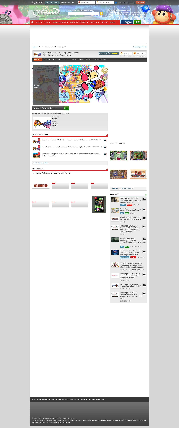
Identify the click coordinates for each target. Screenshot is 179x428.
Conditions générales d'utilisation (92, 399)
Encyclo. (93, 22)
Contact (65, 399)
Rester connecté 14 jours (126, 3)
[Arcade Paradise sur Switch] (79, 185)
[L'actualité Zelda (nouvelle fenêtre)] (137, 22)
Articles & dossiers (78, 22)
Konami (51, 55)
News (38, 22)
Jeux (46, 22)
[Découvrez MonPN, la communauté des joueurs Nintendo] (38, 3)
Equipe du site (74, 399)
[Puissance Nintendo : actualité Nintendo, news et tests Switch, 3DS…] (46, 17)
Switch (76, 53)
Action (69, 55)
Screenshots (126, 188)
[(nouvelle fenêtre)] (127, 22)
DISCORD (105, 22)
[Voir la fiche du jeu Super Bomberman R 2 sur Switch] (37, 56)
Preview (73, 60)
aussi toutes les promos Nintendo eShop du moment (101, 420)
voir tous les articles (41, 163)
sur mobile (53, 422)
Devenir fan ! (140, 53)
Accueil (35, 47)
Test (66, 60)
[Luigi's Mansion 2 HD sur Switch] (99, 204)
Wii (33, 422)
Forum (112, 22)
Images (80, 60)
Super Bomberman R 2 (52, 53)
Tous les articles (50, 60)
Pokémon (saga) (114, 13)
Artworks (115, 188)
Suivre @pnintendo (140, 47)
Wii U (123, 420)
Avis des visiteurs (99, 60)
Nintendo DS (141, 420)
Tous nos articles (64, 422)
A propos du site (38, 399)
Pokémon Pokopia (127, 13)
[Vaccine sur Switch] (40, 204)
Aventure (63, 55)
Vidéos (88, 60)
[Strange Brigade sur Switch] (99, 185)
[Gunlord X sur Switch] (60, 185)
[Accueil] (32, 22)
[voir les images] (118, 155)
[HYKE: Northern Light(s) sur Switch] (79, 204)
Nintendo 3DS (131, 420)
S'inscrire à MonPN (52, 3)
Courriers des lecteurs (53, 399)
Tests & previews (59, 22)
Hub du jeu (38, 60)
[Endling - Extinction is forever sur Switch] (60, 204)
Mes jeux (126, 53)
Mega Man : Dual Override (119, 14)
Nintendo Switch (68, 420)
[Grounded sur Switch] (40, 185)
